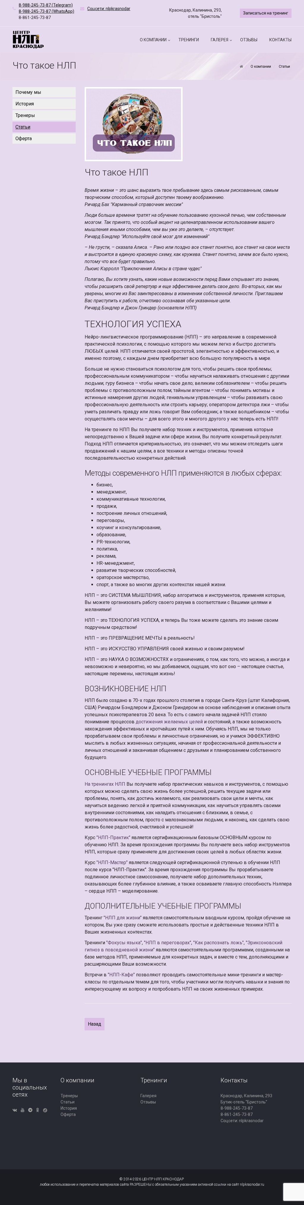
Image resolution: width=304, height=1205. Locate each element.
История (24, 104)
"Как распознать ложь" (218, 942)
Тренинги (188, 39)
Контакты (280, 39)
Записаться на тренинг (265, 13)
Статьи (22, 127)
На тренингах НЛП (105, 784)
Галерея (219, 39)
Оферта (23, 138)
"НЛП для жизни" (123, 918)
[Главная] (241, 66)
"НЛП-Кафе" (121, 975)
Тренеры (25, 115)
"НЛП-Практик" (113, 837)
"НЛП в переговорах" (167, 942)
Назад (94, 1024)
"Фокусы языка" (124, 942)
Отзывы (248, 39)
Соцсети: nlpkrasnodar (242, 1120)
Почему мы (28, 92)
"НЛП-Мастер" (112, 862)
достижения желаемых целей (169, 722)
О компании (153, 39)
